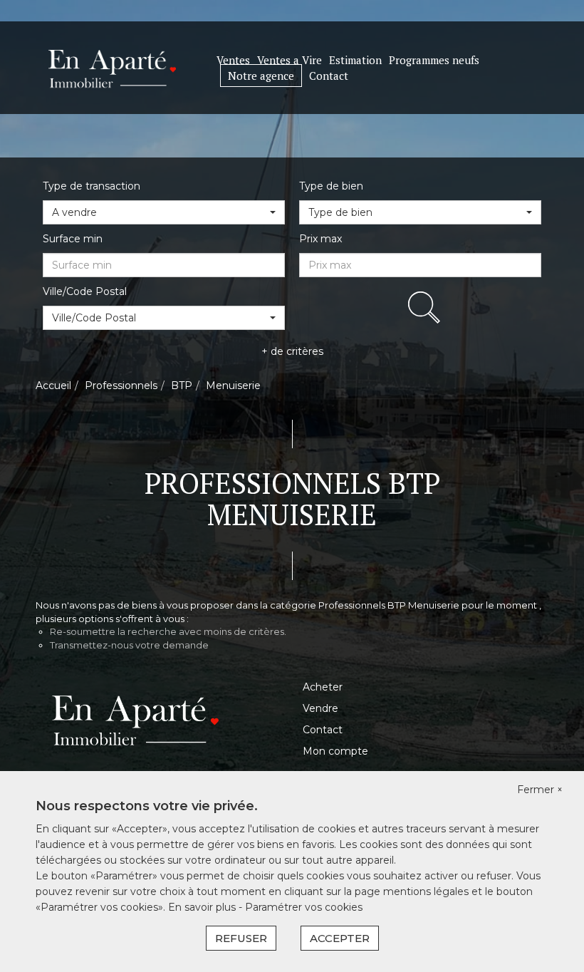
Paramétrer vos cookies (304, 907)
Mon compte (335, 751)
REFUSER (241, 938)
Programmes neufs (434, 60)
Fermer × (540, 789)
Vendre (320, 708)
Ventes (233, 60)
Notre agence (261, 75)
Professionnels (121, 385)
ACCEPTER (340, 938)
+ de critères (292, 351)
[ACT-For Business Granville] (112, 67)
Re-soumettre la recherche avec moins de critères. (168, 631)
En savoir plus (203, 907)
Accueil (53, 385)
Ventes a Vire (289, 60)
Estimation (355, 60)
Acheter (323, 687)
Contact (328, 75)
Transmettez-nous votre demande (129, 645)
